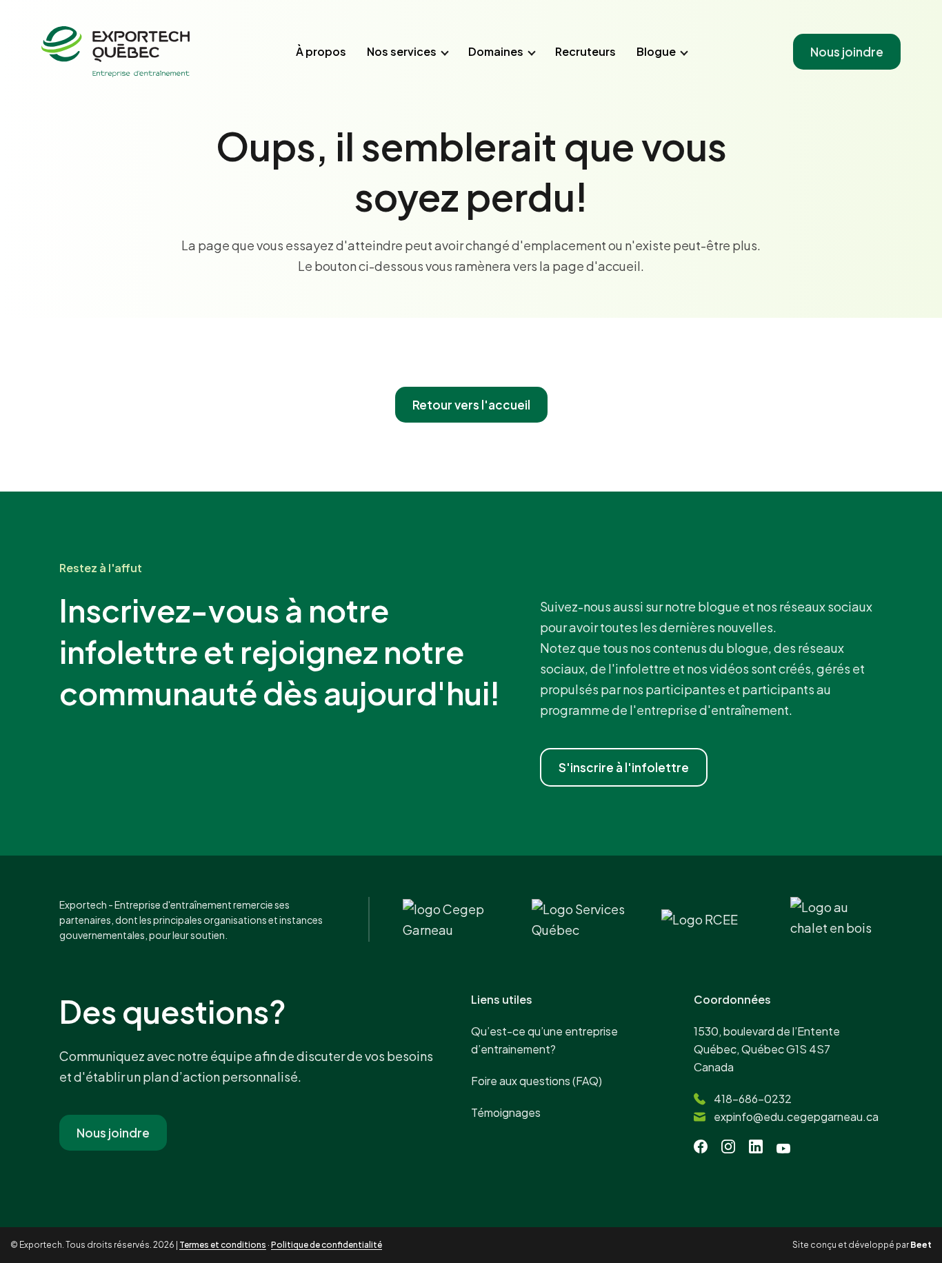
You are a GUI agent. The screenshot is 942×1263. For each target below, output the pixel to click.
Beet (921, 1245)
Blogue (656, 51)
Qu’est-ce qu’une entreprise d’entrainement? (544, 1040)
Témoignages (506, 1112)
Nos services (402, 51)
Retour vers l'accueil (471, 404)
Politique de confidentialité (326, 1245)
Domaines (495, 51)
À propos (321, 51)
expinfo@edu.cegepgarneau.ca (796, 1116)
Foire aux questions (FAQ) (536, 1080)
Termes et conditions (222, 1245)
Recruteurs (585, 51)
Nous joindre (846, 51)
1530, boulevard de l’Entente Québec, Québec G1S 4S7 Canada (767, 1049)
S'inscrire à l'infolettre (624, 767)
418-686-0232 (753, 1098)
